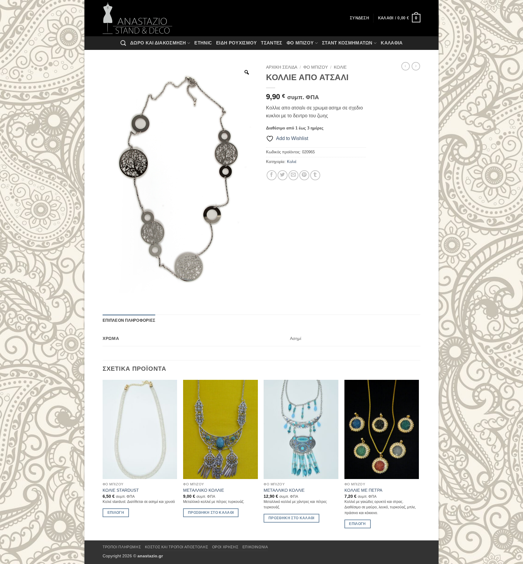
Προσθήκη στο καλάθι (211, 512)
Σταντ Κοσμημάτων (347, 42)
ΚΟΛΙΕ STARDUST (121, 490)
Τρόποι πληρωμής (122, 547)
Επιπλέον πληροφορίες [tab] (129, 320)
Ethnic (203, 42)
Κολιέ (340, 67)
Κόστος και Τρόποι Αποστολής (176, 547)
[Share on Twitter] (283, 175)
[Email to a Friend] (293, 175)
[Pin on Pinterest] (304, 175)
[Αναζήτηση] (123, 43)
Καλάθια (392, 42)
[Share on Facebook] (272, 175)
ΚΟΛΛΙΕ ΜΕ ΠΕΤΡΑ (363, 490)
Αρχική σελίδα (281, 67)
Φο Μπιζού (300, 42)
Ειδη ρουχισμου (236, 42)
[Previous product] (416, 66)
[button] (399, 18)
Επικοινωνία (255, 547)
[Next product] (405, 66)
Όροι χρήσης (225, 547)
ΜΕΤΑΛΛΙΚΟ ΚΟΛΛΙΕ (203, 490)
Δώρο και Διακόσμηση (158, 42)
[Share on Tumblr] (315, 175)
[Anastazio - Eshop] (137, 18)
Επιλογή (115, 512)
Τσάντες (271, 42)
